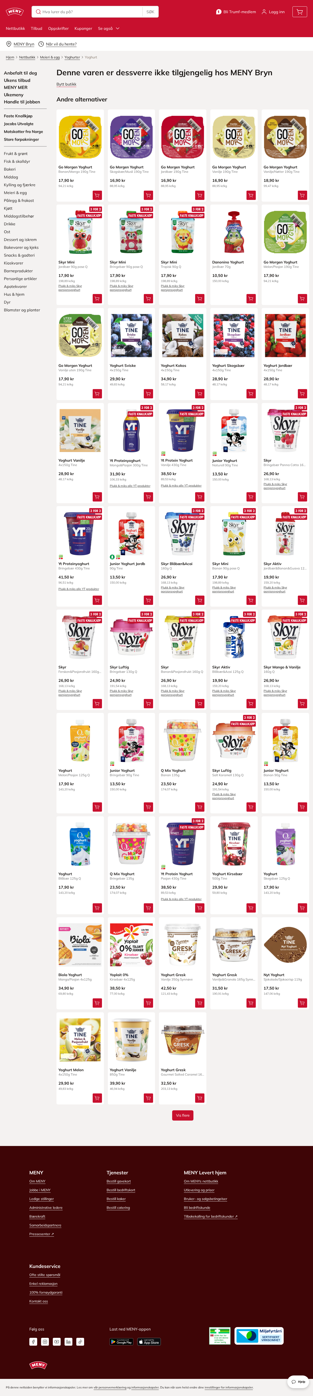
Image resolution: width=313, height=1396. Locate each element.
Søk (150, 11)
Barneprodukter (18, 270)
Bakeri (10, 169)
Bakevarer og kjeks (21, 247)
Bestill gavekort (119, 1181)
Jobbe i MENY (40, 1190)
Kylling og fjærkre (19, 184)
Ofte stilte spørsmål (44, 1275)
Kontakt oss (38, 1301)
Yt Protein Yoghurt (177, 460)
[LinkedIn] (68, 1342)
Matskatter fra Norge (23, 131)
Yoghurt (65, 770)
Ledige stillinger (41, 1199)
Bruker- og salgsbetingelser (205, 1199)
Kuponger (83, 28)
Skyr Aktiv (272, 563)
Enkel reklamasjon (43, 1283)
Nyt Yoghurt (274, 974)
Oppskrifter (58, 28)
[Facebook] (33, 1342)
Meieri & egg (15, 192)
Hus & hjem (14, 294)
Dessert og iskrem (20, 239)
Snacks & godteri (19, 255)
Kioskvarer (13, 263)
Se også (105, 28)
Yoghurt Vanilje (71, 460)
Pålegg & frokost (19, 200)
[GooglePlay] (121, 1342)
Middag (11, 176)
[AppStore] (149, 1342)
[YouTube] (57, 1342)
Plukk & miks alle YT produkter (130, 486)
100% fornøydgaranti (45, 1292)
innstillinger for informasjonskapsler (229, 1387)
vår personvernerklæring (110, 1387)
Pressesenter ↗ (41, 1234)
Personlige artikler (20, 278)
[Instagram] (45, 1342)
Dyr (7, 302)
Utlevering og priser (199, 1190)
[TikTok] (80, 1342)
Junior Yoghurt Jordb (127, 563)
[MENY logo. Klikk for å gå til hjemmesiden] (15, 12)
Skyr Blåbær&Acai (176, 563)
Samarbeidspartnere (45, 1225)
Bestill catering (118, 1207)
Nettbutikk (15, 28)
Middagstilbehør (19, 216)
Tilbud (36, 28)
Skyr (267, 460)
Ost (7, 231)
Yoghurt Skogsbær (228, 365)
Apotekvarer (15, 286)
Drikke (9, 223)
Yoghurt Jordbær (278, 365)
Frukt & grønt (16, 153)
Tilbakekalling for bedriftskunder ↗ (211, 1216)
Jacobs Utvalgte (19, 123)
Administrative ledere (46, 1207)
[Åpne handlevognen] (299, 11)
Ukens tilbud (17, 80)
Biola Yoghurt (70, 974)
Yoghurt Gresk (173, 974)
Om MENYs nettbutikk (201, 1181)
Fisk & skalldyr (17, 161)
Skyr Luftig (119, 667)
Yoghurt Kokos (173, 365)
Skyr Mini (66, 262)
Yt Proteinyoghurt (125, 460)
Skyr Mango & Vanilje (282, 667)
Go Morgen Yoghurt (75, 167)
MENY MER (16, 87)
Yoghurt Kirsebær (227, 874)
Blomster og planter (22, 309)
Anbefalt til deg (20, 73)
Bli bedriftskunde (197, 1207)
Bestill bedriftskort (121, 1190)
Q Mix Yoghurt (173, 770)
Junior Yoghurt (224, 460)
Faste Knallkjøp (18, 115)
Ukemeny (13, 95)
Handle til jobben (22, 102)
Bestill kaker (116, 1199)
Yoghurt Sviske (123, 365)
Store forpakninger (21, 139)
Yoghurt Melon (71, 1070)
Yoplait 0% (119, 974)
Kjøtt (8, 208)
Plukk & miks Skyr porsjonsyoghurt (70, 288)
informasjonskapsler (145, 1387)
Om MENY (37, 1181)
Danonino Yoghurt (228, 262)
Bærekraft (37, 1216)
